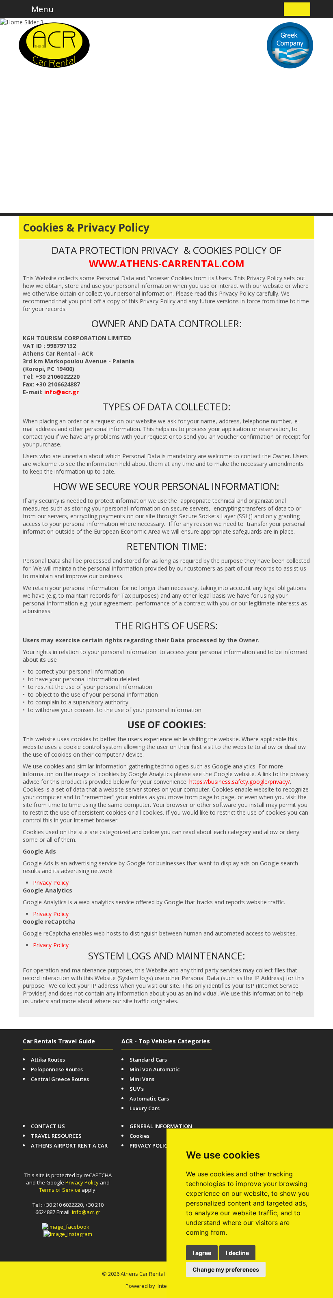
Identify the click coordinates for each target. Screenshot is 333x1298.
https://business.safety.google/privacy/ (239, 781)
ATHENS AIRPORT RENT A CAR (69, 1145)
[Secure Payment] (297, 1041)
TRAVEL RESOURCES (56, 1135)
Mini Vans (142, 1079)
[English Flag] (291, 9)
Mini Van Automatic (155, 1069)
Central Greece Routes (60, 1079)
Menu (41, 9)
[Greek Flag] (303, 9)
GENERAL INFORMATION (161, 1126)
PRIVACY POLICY (150, 1145)
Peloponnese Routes (57, 1069)
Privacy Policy (51, 882)
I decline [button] (237, 1252)
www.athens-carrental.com (166, 263)
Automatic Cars (149, 1098)
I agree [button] (201, 1252)
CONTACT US (48, 1126)
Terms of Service (59, 1189)
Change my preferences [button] (225, 1269)
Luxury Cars (145, 1108)
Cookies (139, 1135)
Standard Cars (148, 1059)
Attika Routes (48, 1059)
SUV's (137, 1088)
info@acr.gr (61, 392)
